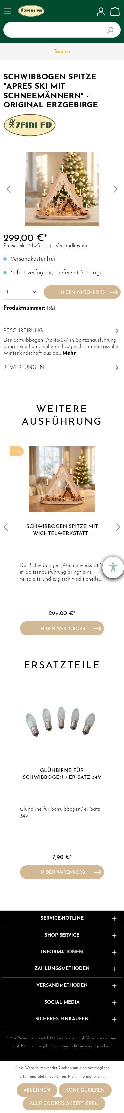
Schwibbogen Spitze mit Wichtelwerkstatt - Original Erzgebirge (62, 530)
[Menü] (8, 11)
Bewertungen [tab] (23, 367)
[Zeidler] (29, 125)
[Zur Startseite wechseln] (55, 11)
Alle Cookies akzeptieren (64, 1103)
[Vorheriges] (8, 189)
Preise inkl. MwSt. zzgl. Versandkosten (45, 246)
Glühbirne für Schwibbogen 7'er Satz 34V (62, 774)
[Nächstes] (116, 189)
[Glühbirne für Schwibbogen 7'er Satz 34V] (62, 723)
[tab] (62, 341)
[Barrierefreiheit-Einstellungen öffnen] (113, 567)
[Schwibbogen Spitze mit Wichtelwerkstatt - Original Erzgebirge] (62, 479)
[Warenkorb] (115, 12)
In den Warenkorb (82, 292)
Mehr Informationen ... (86, 1076)
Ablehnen (36, 1090)
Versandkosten (98, 1038)
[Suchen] (113, 30)
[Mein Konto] (101, 12)
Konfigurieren (85, 1090)
